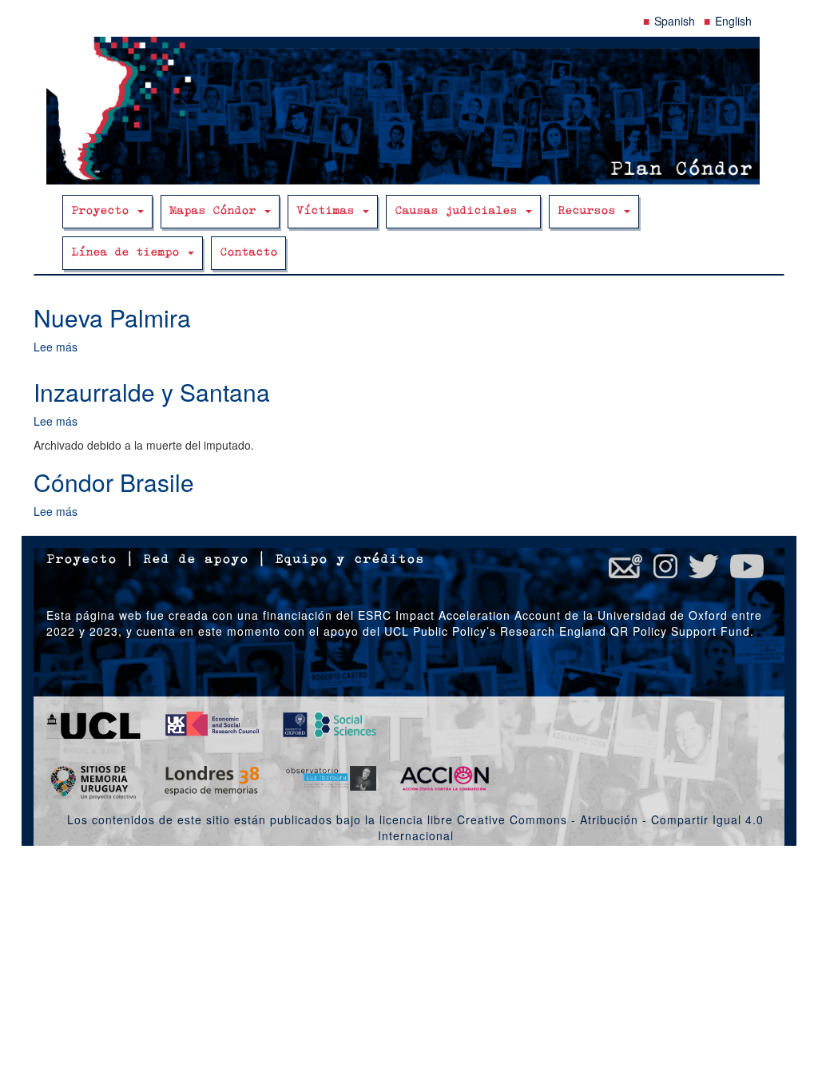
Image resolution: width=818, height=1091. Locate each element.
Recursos (590, 211)
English (733, 21)
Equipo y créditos (349, 559)
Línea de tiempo (128, 253)
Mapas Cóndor (216, 211)
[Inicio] (409, 110)
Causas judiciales (459, 211)
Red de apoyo (195, 559)
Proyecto (103, 211)
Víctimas (328, 211)
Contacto (248, 253)
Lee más (55, 347)
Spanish (674, 21)
